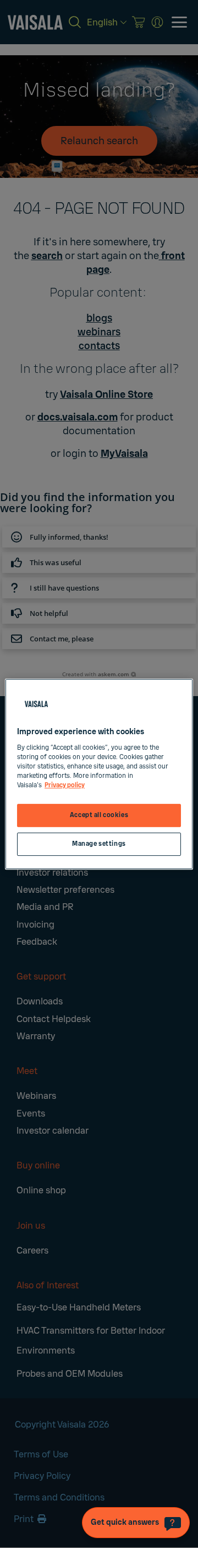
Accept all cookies (99, 815)
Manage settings (99, 844)
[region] (99, 774)
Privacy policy (65, 785)
